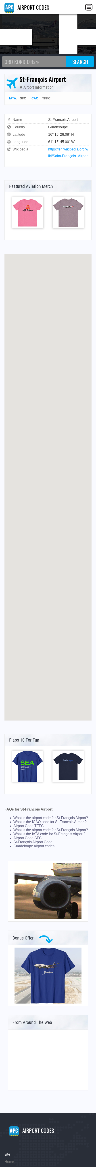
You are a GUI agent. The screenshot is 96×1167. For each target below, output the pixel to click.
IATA (12, 98)
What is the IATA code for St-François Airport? (49, 834)
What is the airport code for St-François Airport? (50, 818)
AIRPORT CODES (32, 7)
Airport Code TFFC (28, 826)
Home (9, 1162)
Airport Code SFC (27, 838)
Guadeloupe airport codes (33, 846)
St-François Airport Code (32, 842)
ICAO (34, 98)
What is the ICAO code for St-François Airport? (50, 822)
